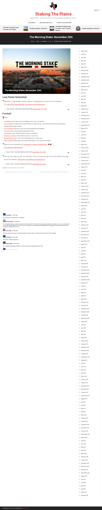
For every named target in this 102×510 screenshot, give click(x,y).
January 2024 (84, 151)
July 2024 (83, 131)
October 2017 (84, 392)
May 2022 (83, 215)
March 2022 (84, 221)
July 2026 (83, 54)
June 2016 (83, 444)
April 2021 (83, 257)
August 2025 (84, 89)
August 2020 (84, 283)
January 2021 (84, 266)
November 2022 (85, 196)
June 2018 (83, 366)
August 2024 (84, 128)
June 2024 (83, 134)
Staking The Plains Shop (64, 22)
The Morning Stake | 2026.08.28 (33, 28)
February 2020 (84, 302)
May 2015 (83, 485)
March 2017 (84, 415)
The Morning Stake (9, 84)
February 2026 (84, 70)
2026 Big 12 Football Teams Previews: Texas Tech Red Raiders (58, 28)
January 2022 (84, 228)
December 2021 (85, 231)
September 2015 (85, 473)
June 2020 (83, 289)
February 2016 (84, 456)
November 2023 (85, 157)
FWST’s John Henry (9, 140)
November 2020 (85, 273)
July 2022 (83, 209)
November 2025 (85, 80)
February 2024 (85, 147)
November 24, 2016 (39, 152)
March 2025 (84, 105)
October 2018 (84, 353)
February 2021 (84, 263)
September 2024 (85, 125)
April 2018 (83, 373)
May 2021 (83, 254)
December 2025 (85, 76)
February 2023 (84, 186)
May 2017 (83, 408)
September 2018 (85, 357)
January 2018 (84, 382)
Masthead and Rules (46, 22)
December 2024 (85, 115)
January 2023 (84, 189)
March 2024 (84, 144)
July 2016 (83, 440)
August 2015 (84, 476)
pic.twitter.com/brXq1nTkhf (13, 147)
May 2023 (83, 176)
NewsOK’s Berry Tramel (10, 138)
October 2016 (84, 431)
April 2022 (83, 218)
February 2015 (84, 495)
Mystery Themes (25, 508)
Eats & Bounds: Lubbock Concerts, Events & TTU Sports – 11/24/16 (20, 171)
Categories (31, 22)
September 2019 (85, 318)
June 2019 (83, 328)
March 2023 (84, 183)
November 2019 (85, 312)
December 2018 (85, 347)
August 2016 (84, 437)
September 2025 (85, 86)
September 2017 (85, 395)
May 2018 (83, 370)
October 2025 (84, 83)
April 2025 (83, 102)
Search (96, 10)
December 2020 (85, 270)
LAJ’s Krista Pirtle (8, 131)
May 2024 (83, 138)
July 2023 (83, 170)
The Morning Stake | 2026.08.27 (85, 28)
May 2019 (83, 331)
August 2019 (84, 321)
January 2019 (84, 344)
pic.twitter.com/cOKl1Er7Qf (35, 159)
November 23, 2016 (40, 109)
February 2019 (84, 341)
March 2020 (84, 299)
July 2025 (83, 93)
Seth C (19, 86)
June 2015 (83, 482)
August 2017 (84, 398)
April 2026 (83, 64)
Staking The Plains (53, 14)
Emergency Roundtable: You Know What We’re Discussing (53, 171)
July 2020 (83, 286)
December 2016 (85, 424)
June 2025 (83, 96)
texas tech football (20, 167)
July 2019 (83, 324)
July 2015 (83, 479)
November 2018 (85, 350)
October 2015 (84, 469)
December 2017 (85, 386)
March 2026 (84, 67)
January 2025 (84, 112)
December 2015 (85, 463)
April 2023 (83, 180)
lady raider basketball (11, 167)
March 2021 (84, 260)
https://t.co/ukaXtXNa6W (15, 104)
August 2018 (84, 360)
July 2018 (83, 363)
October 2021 (84, 237)
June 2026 (83, 57)
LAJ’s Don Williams (9, 123)
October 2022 (84, 199)
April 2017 (83, 411)
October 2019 (84, 315)
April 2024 (83, 141)
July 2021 (83, 247)
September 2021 (85, 241)
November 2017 (85, 389)
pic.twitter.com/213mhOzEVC (35, 104)
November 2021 (85, 234)
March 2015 (84, 492)
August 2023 (84, 167)
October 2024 (84, 122)
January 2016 (84, 460)
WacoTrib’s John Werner (10, 135)
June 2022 (83, 212)
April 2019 (83, 334)
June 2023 (83, 173)
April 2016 (83, 450)
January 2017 (84, 421)
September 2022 (85, 202)
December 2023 (85, 154)
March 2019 (84, 337)
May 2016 (83, 447)
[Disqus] (36, 192)
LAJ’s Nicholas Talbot (9, 121)
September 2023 (85, 163)
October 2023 (84, 160)
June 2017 (83, 405)
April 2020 (83, 295)
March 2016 (84, 453)
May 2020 (83, 292)
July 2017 (83, 402)
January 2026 (84, 73)
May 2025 (83, 99)
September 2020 (85, 279)
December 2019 (85, 308)
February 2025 (84, 109)
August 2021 (84, 244)
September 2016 (85, 434)
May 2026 (83, 60)
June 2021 (83, 250)
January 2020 (84, 305)
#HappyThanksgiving (39, 144)
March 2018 (84, 376)
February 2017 (84, 418)
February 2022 (84, 225)
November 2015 (85, 466)
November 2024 (85, 118)
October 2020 (84, 276)
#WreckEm (28, 144)
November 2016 (85, 427)
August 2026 (84, 51)
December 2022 (85, 192)
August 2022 (84, 205)
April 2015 (83, 489)
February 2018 (84, 379)
